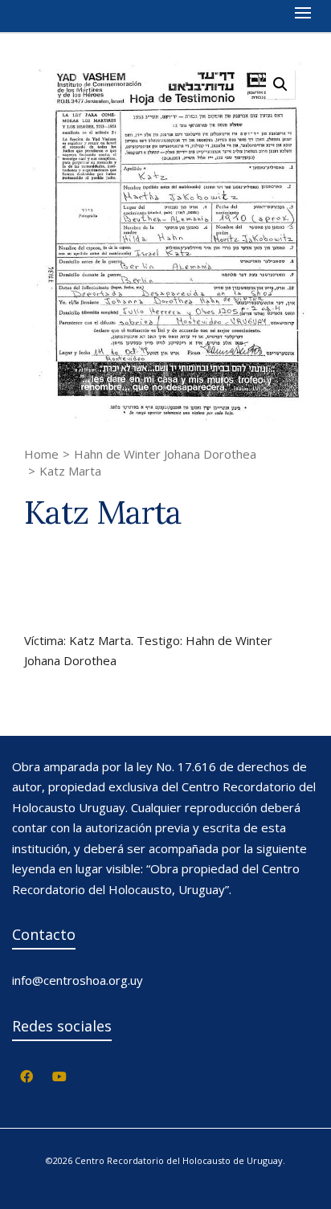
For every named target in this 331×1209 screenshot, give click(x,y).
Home (41, 454)
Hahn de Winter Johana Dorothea (165, 454)
